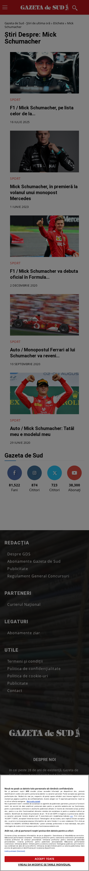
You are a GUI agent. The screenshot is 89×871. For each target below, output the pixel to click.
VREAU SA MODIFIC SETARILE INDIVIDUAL (44, 864)
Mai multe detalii (33, 801)
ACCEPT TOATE (44, 858)
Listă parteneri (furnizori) (15, 851)
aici (71, 816)
